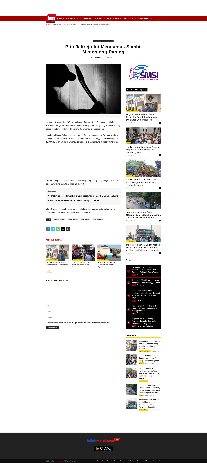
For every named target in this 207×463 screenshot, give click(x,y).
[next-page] (50, 271)
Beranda (48, 24)
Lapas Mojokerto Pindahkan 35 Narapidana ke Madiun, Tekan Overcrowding (81, 265)
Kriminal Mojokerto (73, 219)
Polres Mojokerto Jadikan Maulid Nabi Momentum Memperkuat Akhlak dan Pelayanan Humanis (143, 247)
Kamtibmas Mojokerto (59, 219)
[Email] (63, 229)
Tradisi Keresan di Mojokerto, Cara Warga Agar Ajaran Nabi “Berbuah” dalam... (141, 182)
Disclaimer (140, 461)
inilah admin (98, 57)
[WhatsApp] (58, 229)
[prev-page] (47, 271)
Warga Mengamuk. (98, 219)
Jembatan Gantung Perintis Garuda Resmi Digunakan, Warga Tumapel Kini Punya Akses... (143, 215)
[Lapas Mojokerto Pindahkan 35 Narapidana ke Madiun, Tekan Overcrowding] (83, 253)
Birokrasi (140, 300)
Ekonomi (97, 19)
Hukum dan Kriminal (70, 24)
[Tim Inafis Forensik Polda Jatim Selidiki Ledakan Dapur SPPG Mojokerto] (109, 253)
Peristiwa (69, 19)
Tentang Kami (101, 461)
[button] (158, 19)
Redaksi (109, 461)
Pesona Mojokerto (142, 19)
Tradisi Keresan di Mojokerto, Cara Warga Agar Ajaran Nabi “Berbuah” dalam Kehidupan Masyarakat (150, 373)
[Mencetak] (68, 229)
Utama (59, 19)
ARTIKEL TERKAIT (54, 240)
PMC (154, 461)
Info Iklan (148, 461)
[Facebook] (48, 229)
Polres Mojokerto (85, 219)
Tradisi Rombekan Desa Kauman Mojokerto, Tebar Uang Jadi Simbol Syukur (143, 150)
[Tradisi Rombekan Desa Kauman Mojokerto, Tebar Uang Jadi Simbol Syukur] (143, 135)
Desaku (107, 19)
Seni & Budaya (131, 176)
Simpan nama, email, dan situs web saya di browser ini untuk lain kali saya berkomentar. (79, 322)
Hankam (116, 19)
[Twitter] (53, 229)
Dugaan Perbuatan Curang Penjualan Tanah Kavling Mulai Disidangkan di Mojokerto (57, 265)
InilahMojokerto (59, 461)
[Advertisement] (103, 9)
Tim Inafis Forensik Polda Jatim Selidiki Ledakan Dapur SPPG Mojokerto (107, 265)
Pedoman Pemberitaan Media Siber (124, 461)
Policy (159, 461)
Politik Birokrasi (84, 19)
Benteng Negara (131, 241)
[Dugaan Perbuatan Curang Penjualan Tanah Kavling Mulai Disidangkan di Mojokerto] (57, 253)
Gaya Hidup (127, 19)
